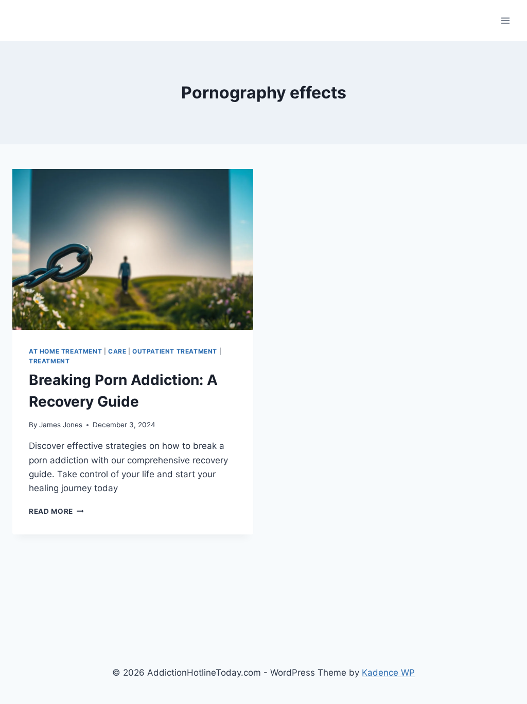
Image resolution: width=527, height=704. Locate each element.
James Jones (60, 425)
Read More (56, 511)
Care (117, 351)
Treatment (49, 361)
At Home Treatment (65, 351)
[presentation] (132, 249)
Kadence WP (388, 672)
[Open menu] (505, 20)
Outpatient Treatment (174, 351)
